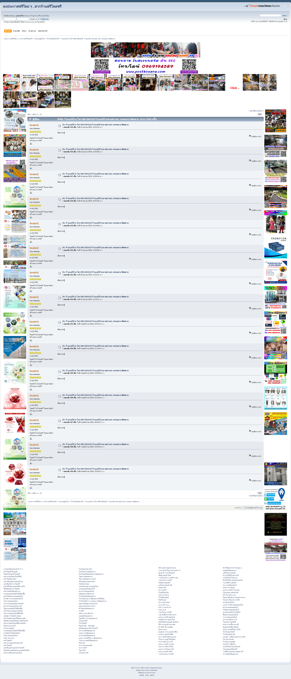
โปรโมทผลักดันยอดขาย (87, 596)
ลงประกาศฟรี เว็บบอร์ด (231, 590)
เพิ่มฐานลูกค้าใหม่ (164, 575)
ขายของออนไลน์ (228, 602)
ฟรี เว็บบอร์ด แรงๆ (229, 595)
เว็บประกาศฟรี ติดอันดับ (167, 639)
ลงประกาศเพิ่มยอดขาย (87, 633)
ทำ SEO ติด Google (165, 627)
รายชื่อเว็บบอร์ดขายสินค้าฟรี (233, 651)
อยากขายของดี (8, 628)
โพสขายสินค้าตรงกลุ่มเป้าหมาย (234, 597)
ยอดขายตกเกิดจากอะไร (87, 606)
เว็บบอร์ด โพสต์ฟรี (229, 622)
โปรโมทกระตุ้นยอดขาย (87, 572)
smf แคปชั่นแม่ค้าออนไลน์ (12, 653)
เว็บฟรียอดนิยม (163, 597)
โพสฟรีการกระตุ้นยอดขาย (88, 618)
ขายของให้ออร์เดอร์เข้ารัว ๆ (13, 569)
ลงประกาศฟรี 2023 (165, 651)
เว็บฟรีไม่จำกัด (163, 592)
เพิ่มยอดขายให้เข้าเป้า (86, 594)
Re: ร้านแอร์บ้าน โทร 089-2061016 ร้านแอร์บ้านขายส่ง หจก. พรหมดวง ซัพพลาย (95, 125)
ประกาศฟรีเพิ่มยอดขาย (87, 631)
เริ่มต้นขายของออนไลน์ (231, 610)
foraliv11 (34, 125)
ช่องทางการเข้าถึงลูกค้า (166, 573)
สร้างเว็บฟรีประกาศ (230, 619)
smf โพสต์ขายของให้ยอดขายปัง (14, 618)
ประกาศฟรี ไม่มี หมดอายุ (167, 637)
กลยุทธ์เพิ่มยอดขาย (85, 616)
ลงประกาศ (162, 610)
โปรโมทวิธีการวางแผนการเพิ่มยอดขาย (92, 601)
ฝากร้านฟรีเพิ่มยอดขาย (87, 635)
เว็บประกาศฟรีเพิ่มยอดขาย (88, 640)
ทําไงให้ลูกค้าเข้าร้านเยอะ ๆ (232, 568)
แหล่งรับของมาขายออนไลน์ (88, 586)
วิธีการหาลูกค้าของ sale (166, 624)
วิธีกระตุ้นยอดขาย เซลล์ (87, 579)
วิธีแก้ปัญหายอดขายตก (87, 581)
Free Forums (151, 673)
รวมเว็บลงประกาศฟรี (166, 654)
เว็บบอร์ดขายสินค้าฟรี (230, 592)
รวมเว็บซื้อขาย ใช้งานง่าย (167, 615)
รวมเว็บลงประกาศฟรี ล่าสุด (168, 578)
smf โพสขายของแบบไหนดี (12, 611)
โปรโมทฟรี (83, 623)
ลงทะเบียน (45, 16)
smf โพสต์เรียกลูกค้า (10, 572)
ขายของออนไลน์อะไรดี (87, 589)
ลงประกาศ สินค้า (229, 587)
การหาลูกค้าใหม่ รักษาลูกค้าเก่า (169, 570)
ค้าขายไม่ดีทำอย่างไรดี (231, 575)
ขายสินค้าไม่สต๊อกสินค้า (11, 633)
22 (41, 114)
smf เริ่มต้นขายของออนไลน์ (13, 596)
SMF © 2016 (145, 668)
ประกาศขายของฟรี (85, 645)
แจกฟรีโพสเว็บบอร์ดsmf (231, 646)
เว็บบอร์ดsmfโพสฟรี (230, 649)
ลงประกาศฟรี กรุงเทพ (166, 644)
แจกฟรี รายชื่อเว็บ (229, 644)
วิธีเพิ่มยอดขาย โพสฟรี (11, 589)
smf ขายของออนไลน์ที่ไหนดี (13, 613)
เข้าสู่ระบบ (34, 16)
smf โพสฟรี (7, 640)
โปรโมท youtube (229, 642)
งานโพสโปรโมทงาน (230, 578)
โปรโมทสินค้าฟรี (229, 634)
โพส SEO (82, 650)
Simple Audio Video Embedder (146, 670)
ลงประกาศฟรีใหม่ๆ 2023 (231, 629)
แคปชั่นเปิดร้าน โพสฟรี (11, 584)
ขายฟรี (81, 611)
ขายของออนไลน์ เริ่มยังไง (231, 612)
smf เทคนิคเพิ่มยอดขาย (11, 591)
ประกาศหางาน (163, 605)
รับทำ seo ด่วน (8, 638)
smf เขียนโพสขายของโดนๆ (13, 581)
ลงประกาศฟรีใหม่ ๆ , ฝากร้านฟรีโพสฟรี (32, 6)
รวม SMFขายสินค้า (230, 583)
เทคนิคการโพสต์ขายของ (12, 616)
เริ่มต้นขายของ (84, 584)
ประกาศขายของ (164, 602)
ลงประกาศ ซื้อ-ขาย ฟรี (231, 624)
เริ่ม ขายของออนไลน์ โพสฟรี (13, 604)
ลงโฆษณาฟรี (83, 653)
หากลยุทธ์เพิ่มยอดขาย (230, 654)
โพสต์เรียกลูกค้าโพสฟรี (11, 574)
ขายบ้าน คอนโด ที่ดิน (165, 634)
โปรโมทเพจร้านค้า (85, 569)
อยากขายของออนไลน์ (86, 591)
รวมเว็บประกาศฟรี (165, 580)
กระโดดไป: (237, 508)
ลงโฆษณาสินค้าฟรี (165, 585)
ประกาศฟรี (83, 648)
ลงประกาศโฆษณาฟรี (166, 649)
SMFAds (141, 673)
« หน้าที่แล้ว (253, 111)
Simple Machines (156, 668)
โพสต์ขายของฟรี (164, 583)
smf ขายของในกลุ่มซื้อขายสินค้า (14, 623)
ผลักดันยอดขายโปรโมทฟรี (88, 628)
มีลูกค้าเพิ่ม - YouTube (87, 626)
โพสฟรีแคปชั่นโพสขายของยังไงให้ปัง (16, 650)
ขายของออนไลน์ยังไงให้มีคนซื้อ (14, 594)
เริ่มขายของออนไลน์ (10, 635)
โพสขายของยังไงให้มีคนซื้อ (12, 608)
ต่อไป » (260, 111)
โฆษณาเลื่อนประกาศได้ (231, 600)
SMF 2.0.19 (135, 668)
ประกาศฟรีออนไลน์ (229, 585)
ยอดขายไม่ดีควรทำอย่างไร (88, 604)
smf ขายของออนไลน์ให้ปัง (12, 576)
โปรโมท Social (228, 639)
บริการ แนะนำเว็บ (164, 607)
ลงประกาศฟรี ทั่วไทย (165, 646)
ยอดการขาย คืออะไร (86, 613)
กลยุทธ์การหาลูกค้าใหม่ (166, 619)
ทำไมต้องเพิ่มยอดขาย (86, 608)
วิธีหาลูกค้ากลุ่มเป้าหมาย (167, 568)
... (39, 114)
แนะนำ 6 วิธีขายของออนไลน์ (233, 605)
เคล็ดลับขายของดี (229, 573)
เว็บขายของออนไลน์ (10, 601)
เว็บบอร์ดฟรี (83, 621)
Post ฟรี (82, 643)
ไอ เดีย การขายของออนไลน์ (13, 599)
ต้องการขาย (162, 629)
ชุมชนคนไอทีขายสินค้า (231, 627)
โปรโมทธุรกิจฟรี (229, 632)
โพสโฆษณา (162, 600)
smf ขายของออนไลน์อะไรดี (13, 643)
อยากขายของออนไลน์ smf (12, 606)
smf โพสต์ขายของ (9, 579)
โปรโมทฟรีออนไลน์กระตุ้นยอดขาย (91, 574)
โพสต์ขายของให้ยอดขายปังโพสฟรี (15, 621)
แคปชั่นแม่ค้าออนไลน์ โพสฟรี (13, 648)
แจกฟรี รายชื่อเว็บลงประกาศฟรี (234, 637)
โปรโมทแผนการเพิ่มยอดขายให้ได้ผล (92, 599)
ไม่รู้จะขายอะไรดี (9, 626)
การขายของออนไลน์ (230, 617)
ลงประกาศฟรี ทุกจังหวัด (166, 617)
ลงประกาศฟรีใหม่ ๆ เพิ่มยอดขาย (90, 638)
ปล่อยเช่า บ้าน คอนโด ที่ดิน (167, 632)
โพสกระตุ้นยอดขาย (85, 576)
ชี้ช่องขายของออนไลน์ (230, 615)
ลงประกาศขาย (163, 595)
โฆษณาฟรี (162, 587)
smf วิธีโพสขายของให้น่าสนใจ (14, 586)
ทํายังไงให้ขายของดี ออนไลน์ (168, 622)
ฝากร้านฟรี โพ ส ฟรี (165, 642)
